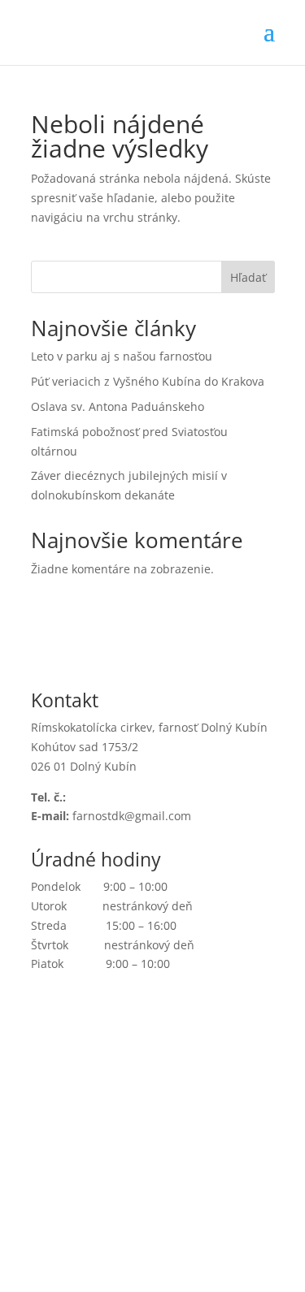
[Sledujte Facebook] (44, 1031)
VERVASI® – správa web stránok (183, 1205)
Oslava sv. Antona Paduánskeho (117, 406)
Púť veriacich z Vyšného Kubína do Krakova (147, 381)
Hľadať (248, 277)
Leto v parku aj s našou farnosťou (121, 356)
